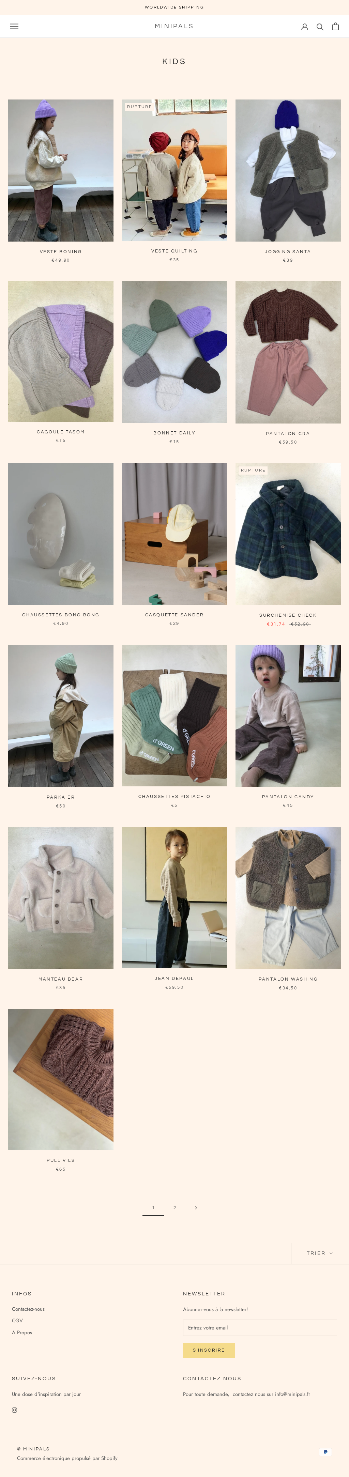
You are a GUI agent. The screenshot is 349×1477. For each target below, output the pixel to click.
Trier (317, 1253)
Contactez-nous (28, 1309)
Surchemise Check (288, 615)
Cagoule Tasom (61, 432)
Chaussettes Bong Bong (61, 615)
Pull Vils (61, 1160)
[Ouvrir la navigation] (14, 26)
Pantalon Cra (288, 433)
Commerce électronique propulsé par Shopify (67, 1458)
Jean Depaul (174, 978)
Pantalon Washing (288, 979)
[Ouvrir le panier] (335, 26)
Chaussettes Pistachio (174, 796)
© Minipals (33, 1449)
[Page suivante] (196, 1208)
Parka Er (61, 797)
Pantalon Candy (288, 797)
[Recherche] (320, 26)
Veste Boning (61, 251)
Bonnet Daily (174, 433)
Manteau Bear (61, 979)
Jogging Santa (288, 251)
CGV (17, 1320)
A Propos (22, 1332)
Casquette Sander (174, 615)
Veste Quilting (174, 251)
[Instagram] (14, 1409)
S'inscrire (209, 1350)
